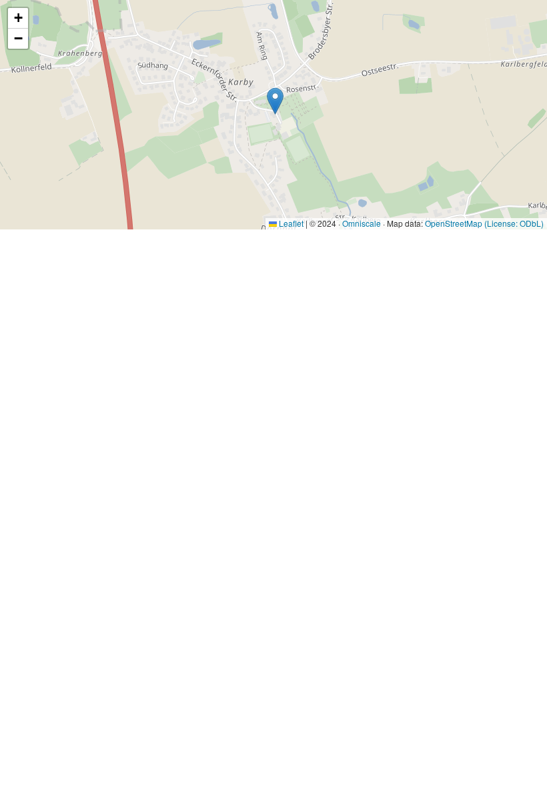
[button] (275, 101)
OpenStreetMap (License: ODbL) (484, 223)
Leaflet (290, 223)
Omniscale (361, 223)
